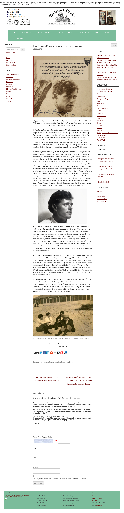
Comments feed (102, 199)
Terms (97, 33)
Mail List (9, 60)
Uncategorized (54, 362)
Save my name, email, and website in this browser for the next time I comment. (60, 478)
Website (35, 467)
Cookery (100, 118)
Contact (20, 38)
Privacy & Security (97, 498)
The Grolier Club (103, 182)
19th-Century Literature (104, 91)
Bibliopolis (99, 505)
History (99, 128)
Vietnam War (101, 137)
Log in (99, 194)
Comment (36, 423)
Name (35, 448)
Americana (9, 77)
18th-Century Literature (104, 89)
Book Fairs (100, 103)
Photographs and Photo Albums (107, 133)
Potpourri (9, 96)
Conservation (101, 116)
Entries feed (101, 196)
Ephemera (100, 120)
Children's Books (102, 111)
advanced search (10, 52)
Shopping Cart (83, 33)
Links (8, 58)
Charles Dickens (102, 108)
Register (99, 191)
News (70, 33)
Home (14, 33)
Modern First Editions (13, 89)
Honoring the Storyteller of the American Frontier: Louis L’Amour (107, 67)
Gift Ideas (100, 125)
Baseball (100, 101)
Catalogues (26, 33)
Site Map (94, 500)
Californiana (101, 106)
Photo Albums (11, 94)
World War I (10, 99)
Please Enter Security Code (42, 437)
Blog (107, 33)
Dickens (9, 84)
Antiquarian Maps (103, 99)
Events (99, 123)
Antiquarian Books (103, 96)
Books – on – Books (13, 79)
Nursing (9, 91)
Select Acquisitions (44, 33)
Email (35, 457)
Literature (9, 86)
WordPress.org (101, 201)
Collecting (100, 113)
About (60, 33)
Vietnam (9, 101)
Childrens (9, 82)
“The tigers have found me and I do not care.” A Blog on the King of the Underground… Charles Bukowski (78, 380)
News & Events (11, 62)
